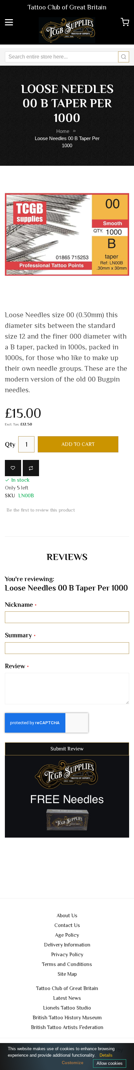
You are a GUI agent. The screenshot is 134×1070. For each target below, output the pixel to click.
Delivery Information (67, 945)
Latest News (67, 998)
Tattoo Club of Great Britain (67, 988)
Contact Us (67, 925)
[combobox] (67, 56)
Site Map (67, 974)
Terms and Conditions (67, 964)
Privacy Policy (67, 955)
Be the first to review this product (41, 510)
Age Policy (67, 935)
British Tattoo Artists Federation (67, 1027)
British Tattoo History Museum (67, 1018)
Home (62, 131)
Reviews (67, 556)
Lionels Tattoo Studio (67, 1008)
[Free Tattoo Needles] (67, 796)
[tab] (67, 557)
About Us (67, 916)
